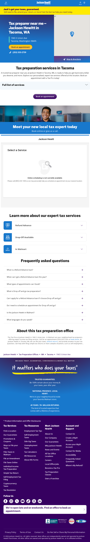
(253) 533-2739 (19, 52)
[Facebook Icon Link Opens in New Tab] (5, 501)
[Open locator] (84, 3)
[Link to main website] (44, 3)
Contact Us (70, 434)
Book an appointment (20, 47)
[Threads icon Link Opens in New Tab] (34, 501)
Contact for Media (73, 451)
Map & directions (72, 59)
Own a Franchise (52, 478)
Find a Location (11, 431)
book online (75, 339)
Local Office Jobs (52, 464)
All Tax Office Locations (50, 454)
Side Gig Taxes (30, 441)
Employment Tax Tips (33, 431)
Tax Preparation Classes (51, 473)
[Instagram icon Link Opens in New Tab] (11, 501)
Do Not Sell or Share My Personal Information (66, 532)
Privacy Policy (10, 532)
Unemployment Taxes (30, 446)
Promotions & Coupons (11, 440)
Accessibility (71, 455)
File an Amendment (12, 458)
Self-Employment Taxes (31, 436)
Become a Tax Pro (52, 468)
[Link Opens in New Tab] (57, 521)
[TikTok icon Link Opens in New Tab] (28, 501)
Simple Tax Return (11, 473)
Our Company (51, 437)
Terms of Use (25, 532)
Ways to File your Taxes (11, 446)
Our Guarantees (11, 435)
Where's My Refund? (74, 465)
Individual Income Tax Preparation (11, 467)
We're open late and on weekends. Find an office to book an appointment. (37, 508)
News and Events (52, 449)
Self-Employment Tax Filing (12, 478)
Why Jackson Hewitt (53, 445)
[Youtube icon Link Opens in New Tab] (23, 501)
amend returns (52, 341)
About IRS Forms (31, 460)
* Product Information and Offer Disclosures (22, 421)
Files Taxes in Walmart (11, 453)
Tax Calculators (30, 452)
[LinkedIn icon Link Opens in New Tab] (40, 502)
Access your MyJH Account (73, 445)
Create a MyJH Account (72, 439)
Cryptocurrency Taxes (11, 484)
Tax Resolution (11, 490)
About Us (49, 434)
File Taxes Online (11, 462)
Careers (48, 460)
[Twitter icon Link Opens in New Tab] (17, 501)
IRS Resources (30, 456)
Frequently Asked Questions (73, 460)
